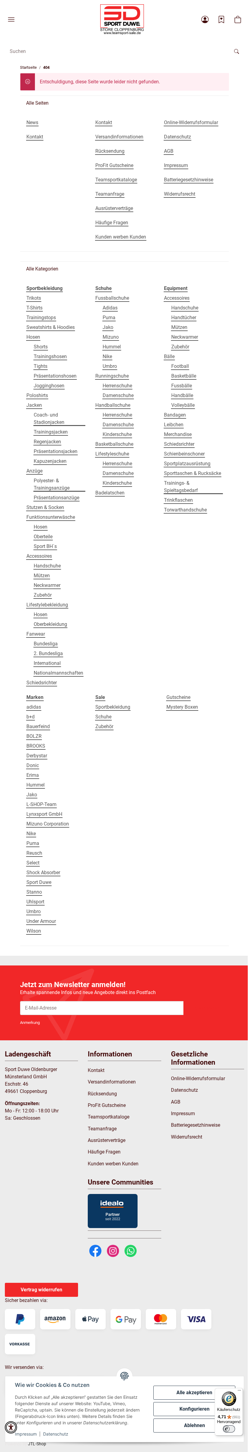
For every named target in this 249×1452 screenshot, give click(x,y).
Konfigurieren (194, 1409)
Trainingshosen (50, 356)
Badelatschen (109, 493)
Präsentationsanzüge (56, 498)
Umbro (110, 366)
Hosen (33, 337)
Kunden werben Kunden (113, 1164)
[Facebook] (95, 1250)
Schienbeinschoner (184, 454)
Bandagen (175, 415)
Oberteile (43, 536)
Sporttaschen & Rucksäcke (192, 473)
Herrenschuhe (117, 386)
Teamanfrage (102, 1129)
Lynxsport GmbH (44, 814)
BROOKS (35, 746)
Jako (108, 327)
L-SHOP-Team (41, 804)
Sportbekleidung (112, 707)
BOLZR (34, 736)
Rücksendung (102, 1094)
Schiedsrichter (41, 683)
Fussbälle (181, 386)
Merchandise (178, 434)
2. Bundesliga (48, 653)
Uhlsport (35, 902)
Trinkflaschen (178, 500)
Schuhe (103, 717)
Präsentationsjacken (55, 451)
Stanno (34, 892)
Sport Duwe (38, 882)
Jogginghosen (49, 386)
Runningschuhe (112, 376)
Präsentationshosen (55, 376)
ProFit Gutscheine (107, 1105)
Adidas (110, 308)
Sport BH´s (45, 546)
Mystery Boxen (182, 707)
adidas (33, 707)
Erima (32, 775)
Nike (107, 356)
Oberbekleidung (50, 624)
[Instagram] (113, 1250)
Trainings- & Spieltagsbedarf (181, 486)
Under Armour (41, 921)
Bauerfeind (38, 726)
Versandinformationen (112, 1082)
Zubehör (43, 595)
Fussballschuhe (112, 298)
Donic (32, 765)
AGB (175, 1102)
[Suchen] (236, 51)
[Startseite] (122, 19)
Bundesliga (46, 644)
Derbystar (36, 756)
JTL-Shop (37, 1443)
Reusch (34, 853)
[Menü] (239, 1391)
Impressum (26, 1433)
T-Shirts (34, 308)
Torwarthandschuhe (185, 510)
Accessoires (39, 556)
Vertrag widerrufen (41, 1290)
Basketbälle (183, 376)
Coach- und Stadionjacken (49, 418)
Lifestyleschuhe (112, 454)
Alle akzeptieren (194, 1392)
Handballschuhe (112, 405)
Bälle (169, 356)
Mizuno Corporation (47, 824)
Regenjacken (47, 442)
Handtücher (183, 317)
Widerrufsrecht (186, 1137)
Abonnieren (206, 1008)
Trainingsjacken (51, 432)
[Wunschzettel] (221, 19)
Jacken (34, 405)
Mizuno (111, 337)
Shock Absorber (43, 872)
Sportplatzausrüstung (187, 463)
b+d (30, 717)
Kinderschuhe (117, 434)
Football (180, 366)
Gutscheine (178, 697)
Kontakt (96, 1070)
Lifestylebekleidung (47, 605)
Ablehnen (194, 1425)
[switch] (229, 1429)
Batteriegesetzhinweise (195, 1125)
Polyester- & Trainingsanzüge (52, 484)
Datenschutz (55, 1433)
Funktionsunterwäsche (50, 517)
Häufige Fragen (104, 1152)
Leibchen (173, 425)
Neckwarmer (47, 585)
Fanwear (35, 634)
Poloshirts (37, 395)
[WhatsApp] (130, 1250)
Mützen (42, 575)
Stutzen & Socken (45, 507)
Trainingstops (41, 317)
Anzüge (34, 471)
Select (32, 863)
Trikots (33, 298)
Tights (40, 366)
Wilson (33, 931)
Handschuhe (47, 566)
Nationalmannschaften (58, 673)
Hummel (112, 347)
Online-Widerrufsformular (198, 1078)
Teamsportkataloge (108, 1117)
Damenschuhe (118, 395)
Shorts (41, 347)
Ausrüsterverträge (106, 1140)
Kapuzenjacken (50, 461)
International (47, 663)
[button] (11, 19)
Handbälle (182, 395)
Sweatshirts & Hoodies (50, 327)
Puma (109, 317)
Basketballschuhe (114, 444)
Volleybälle (183, 405)
